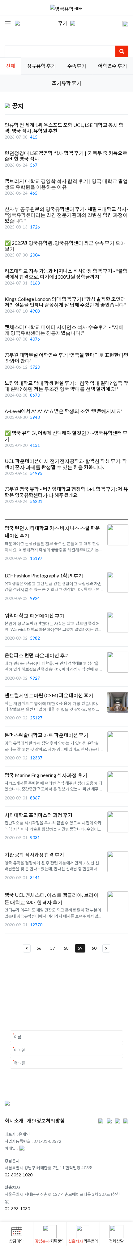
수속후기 (76, 66)
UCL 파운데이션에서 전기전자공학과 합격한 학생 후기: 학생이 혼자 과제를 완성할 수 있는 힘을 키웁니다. (66, 464)
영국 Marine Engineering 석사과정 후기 (46, 775)
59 (80, 948)
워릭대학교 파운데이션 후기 (35, 615)
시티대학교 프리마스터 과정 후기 (38, 815)
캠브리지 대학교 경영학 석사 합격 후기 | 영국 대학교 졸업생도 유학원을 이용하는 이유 (66, 184)
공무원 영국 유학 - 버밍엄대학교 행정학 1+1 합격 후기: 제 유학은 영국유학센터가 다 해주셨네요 (66, 492)
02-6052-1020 (18, 1174)
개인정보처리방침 (46, 1120)
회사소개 (14, 1120)
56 (38, 948)
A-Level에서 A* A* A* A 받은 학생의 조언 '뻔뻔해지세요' (63, 411)
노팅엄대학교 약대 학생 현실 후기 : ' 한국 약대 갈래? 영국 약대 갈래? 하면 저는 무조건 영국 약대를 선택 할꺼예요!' (66, 386)
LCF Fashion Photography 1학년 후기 (44, 575)
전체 (10, 66)
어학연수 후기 (112, 66)
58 (66, 948)
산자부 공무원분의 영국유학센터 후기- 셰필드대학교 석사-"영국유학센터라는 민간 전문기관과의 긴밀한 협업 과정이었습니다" (66, 215)
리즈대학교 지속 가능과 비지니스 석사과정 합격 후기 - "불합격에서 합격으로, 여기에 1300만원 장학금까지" (66, 274)
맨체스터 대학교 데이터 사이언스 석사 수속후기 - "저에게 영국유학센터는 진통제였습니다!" (64, 330)
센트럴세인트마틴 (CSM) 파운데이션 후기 (49, 695)
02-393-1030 (17, 1208)
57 (52, 948)
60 (94, 948)
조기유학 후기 (66, 83)
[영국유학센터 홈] (66, 7)
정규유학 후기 (41, 66)
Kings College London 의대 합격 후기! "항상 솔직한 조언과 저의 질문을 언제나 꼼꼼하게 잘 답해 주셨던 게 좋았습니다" (65, 302)
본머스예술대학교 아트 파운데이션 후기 (46, 735)
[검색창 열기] (121, 23)
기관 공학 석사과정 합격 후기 (34, 855)
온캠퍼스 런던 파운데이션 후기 (37, 655)
